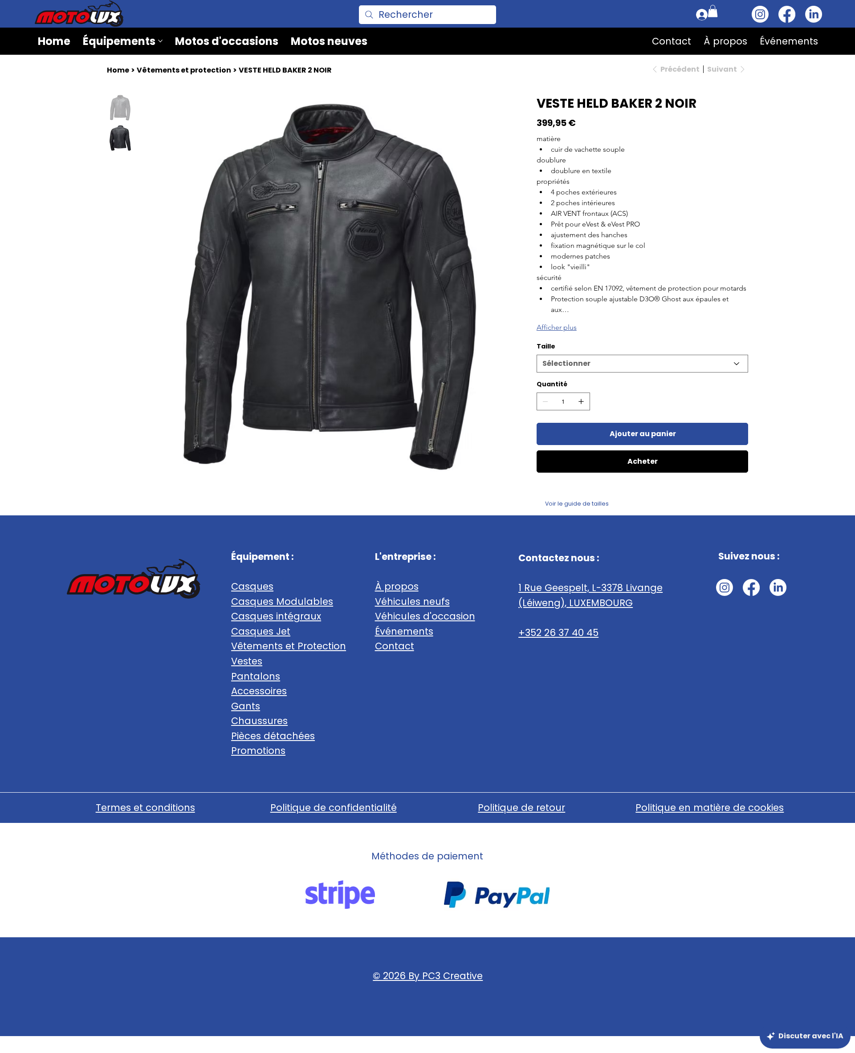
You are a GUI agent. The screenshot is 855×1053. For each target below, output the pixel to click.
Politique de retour (521, 807)
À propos (397, 586)
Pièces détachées (273, 735)
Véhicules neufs (412, 601)
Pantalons (255, 676)
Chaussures (259, 720)
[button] (713, 11)
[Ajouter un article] (581, 401)
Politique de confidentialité (333, 807)
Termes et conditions (145, 807)
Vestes (246, 661)
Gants (245, 706)
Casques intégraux (276, 616)
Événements (404, 631)
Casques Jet (260, 631)
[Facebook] (786, 14)
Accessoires (259, 690)
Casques (252, 586)
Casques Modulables (282, 601)
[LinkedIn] (813, 14)
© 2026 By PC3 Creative (428, 975)
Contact (394, 646)
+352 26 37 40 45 (558, 632)
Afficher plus (557, 327)
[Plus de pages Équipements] (160, 41)
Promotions (258, 750)
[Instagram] (760, 14)
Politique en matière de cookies (709, 807)
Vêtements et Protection (288, 646)
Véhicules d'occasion (425, 616)
